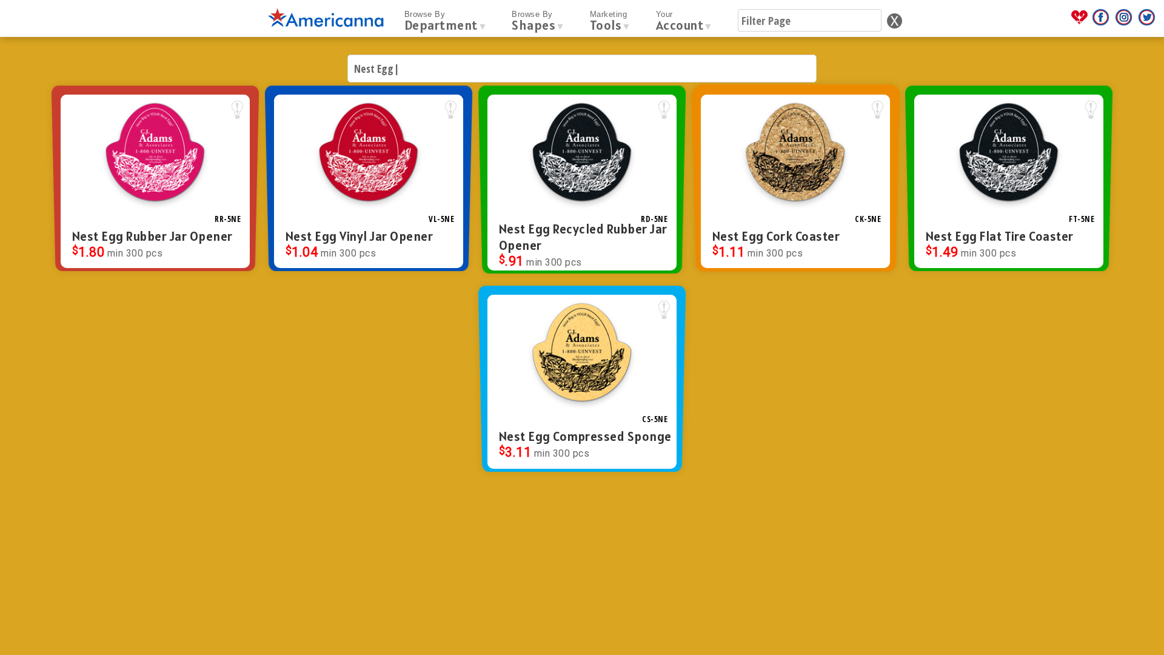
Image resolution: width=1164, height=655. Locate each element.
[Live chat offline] (1132, 630)
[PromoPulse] (1081, 22)
